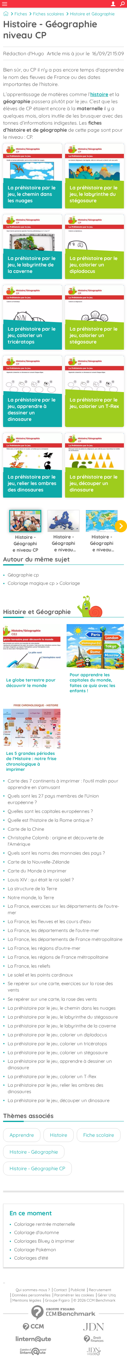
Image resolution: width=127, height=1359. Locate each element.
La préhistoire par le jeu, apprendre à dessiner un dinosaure (60, 1064)
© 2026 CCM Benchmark (94, 1300)
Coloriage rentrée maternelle (44, 1224)
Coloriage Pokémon (35, 1249)
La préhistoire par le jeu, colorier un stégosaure (58, 1052)
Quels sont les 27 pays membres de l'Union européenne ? (53, 799)
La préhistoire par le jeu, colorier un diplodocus (57, 1035)
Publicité (78, 1290)
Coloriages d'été (31, 1258)
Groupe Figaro (57, 1300)
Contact (60, 1290)
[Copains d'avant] (33, 1351)
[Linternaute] (33, 1339)
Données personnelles (31, 1295)
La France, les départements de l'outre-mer (53, 930)
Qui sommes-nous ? (33, 1290)
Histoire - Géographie (34, 1152)
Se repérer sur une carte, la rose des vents (52, 999)
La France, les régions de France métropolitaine (58, 957)
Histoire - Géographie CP (37, 1168)
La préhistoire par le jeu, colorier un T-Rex (52, 1076)
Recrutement (100, 1290)
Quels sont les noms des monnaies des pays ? (56, 853)
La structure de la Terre (32, 888)
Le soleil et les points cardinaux (40, 975)
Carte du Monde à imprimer (37, 871)
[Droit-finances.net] (93, 1339)
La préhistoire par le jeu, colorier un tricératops (57, 1043)
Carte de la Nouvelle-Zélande (38, 862)
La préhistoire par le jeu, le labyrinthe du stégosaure (63, 1017)
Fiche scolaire (98, 1135)
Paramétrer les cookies (74, 1295)
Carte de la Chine (26, 829)
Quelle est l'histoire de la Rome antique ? (50, 820)
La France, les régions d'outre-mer (44, 948)
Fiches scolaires (48, 14)
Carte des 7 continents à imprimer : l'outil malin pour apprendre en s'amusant (63, 784)
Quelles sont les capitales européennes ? (50, 811)
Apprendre (22, 1135)
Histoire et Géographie (92, 14)
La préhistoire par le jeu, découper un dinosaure (58, 1100)
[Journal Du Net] (93, 1327)
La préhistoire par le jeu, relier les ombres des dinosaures (55, 1088)
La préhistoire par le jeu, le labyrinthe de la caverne (62, 1026)
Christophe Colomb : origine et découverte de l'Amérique (56, 841)
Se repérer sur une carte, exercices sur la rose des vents (60, 986)
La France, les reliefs (29, 966)
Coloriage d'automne (36, 1232)
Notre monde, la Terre (31, 897)
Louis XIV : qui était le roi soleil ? (41, 880)
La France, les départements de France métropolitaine (65, 939)
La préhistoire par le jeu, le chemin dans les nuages (62, 1008)
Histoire (58, 1135)
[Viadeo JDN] (93, 1351)
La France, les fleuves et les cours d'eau (49, 921)
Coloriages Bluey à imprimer (44, 1241)
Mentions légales (26, 1300)
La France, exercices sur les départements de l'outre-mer (63, 909)
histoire (99, 94)
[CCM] (33, 1327)
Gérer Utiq (107, 1295)
